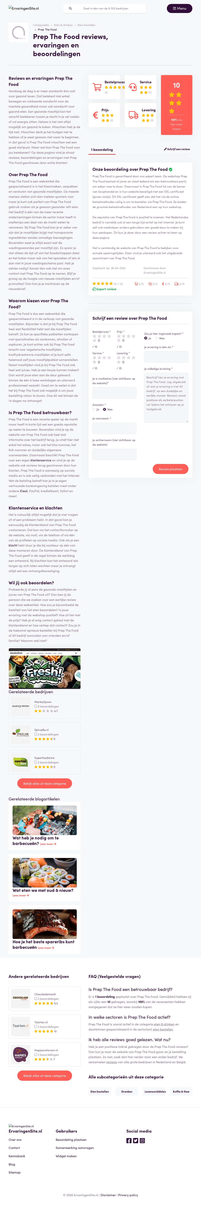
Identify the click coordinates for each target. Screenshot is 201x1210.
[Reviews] (24, 8)
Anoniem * (99, 405)
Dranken (126, 1091)
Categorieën (41, 25)
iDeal (23, 491)
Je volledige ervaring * (158, 369)
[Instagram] (142, 1140)
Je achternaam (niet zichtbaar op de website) (113, 442)
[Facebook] (129, 1140)
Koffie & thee (181, 1091)
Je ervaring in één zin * (158, 347)
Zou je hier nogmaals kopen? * (164, 333)
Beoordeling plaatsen (71, 1139)
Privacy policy (128, 1195)
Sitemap (15, 1172)
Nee (109, 409)
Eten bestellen (86, 25)
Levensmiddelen (155, 1091)
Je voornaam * (101, 418)
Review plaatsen (170, 469)
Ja (98, 409)
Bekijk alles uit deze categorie (44, 783)
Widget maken (66, 1156)
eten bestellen (163, 1029)
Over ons (15, 1139)
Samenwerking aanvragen (75, 1147)
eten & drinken (164, 1024)
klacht (13, 545)
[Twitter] (135, 1140)
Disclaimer (108, 1195)
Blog (12, 1164)
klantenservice (41, 460)
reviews (111, 1062)
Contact (14, 1147)
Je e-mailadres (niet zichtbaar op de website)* (113, 380)
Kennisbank (17, 1156)
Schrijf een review (178, 149)
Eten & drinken (63, 25)
